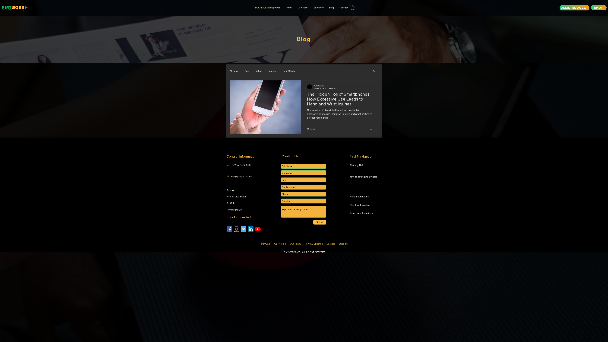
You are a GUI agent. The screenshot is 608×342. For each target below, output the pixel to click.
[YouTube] (258, 229)
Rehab (259, 71)
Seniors (272, 71)
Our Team (297, 243)
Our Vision (282, 243)
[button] (303, 8)
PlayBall (266, 243)
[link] (353, 7)
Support (343, 243)
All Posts (234, 71)
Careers (332, 243)
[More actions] (372, 87)
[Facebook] (229, 229)
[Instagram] (236, 229)
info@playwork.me (241, 176)
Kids (247, 71)
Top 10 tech (289, 71)
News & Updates (315, 243)
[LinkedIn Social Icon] (250, 229)
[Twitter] (243, 229)
